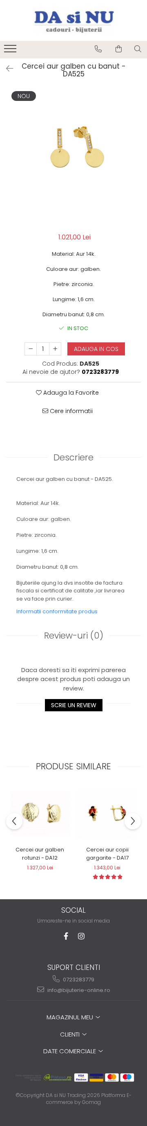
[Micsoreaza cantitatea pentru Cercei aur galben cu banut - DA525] (30, 348)
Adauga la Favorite (70, 393)
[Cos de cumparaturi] (118, 49)
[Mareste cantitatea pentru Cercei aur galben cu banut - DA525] (55, 348)
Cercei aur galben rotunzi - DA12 (40, 854)
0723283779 (78, 979)
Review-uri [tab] (73, 635)
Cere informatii (70, 411)
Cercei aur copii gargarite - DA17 (107, 854)
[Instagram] (81, 936)
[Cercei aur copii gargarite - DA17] (107, 813)
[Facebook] (66, 936)
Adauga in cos (96, 349)
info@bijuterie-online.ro (78, 990)
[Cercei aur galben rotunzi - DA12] (39, 813)
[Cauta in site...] (138, 49)
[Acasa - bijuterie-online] (73, 20)
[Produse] (11, 51)
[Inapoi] (6, 68)
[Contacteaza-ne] (98, 49)
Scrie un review (73, 705)
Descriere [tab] (73, 457)
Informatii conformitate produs (57, 611)
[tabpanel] (73, 157)
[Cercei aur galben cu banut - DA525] (73, 157)
